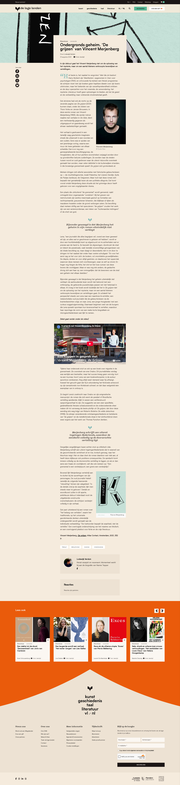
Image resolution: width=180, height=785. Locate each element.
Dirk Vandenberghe (159, 658)
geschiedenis (90, 700)
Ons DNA (44, 731)
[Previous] (156, 611)
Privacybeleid (70, 743)
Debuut (64, 547)
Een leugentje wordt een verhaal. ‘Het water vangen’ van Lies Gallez (54, 647)
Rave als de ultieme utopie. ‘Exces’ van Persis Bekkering (92, 647)
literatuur (90, 708)
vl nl (90, 713)
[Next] (162, 611)
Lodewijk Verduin (69, 54)
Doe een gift (156, 8)
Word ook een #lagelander (24, 731)
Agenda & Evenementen (74, 737)
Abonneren (140, 8)
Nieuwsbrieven (71, 734)
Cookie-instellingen (72, 746)
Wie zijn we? (45, 734)
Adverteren (95, 737)
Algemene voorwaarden (74, 740)
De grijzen (82, 535)
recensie (73, 41)
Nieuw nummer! (20, 2)
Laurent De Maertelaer (84, 658)
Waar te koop (96, 731)
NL (128, 2)
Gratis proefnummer (98, 740)
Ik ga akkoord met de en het (137, 750)
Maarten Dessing (120, 658)
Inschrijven (141, 765)
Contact (140, 2)
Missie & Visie (45, 737)
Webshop (148, 2)
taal (90, 704)
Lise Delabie (42, 658)
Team (47, 740)
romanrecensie (98, 547)
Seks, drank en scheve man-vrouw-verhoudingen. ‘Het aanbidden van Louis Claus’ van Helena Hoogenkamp (130, 649)
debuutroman (75, 547)
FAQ (134, 2)
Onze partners (20, 737)
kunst (90, 696)
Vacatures (44, 746)
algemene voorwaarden (137, 750)
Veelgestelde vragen (73, 731)
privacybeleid (150, 750)
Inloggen (155, 2)
